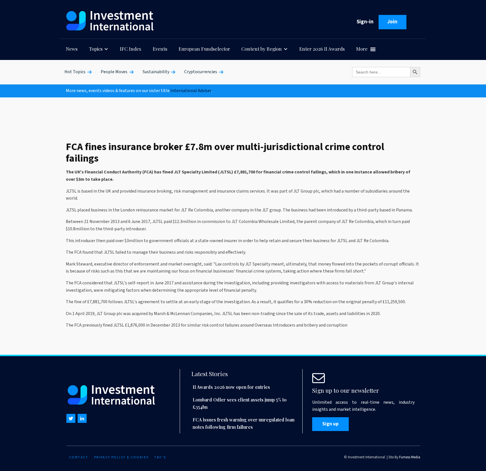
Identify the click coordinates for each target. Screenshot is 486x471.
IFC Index (130, 49)
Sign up (330, 424)
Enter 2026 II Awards (322, 49)
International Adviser (190, 91)
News (72, 49)
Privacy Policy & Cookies (121, 457)
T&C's (160, 457)
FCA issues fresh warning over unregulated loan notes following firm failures (243, 423)
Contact (79, 457)
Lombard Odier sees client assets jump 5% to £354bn (240, 403)
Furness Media (409, 457)
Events (160, 49)
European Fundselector (204, 49)
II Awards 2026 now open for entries (231, 387)
